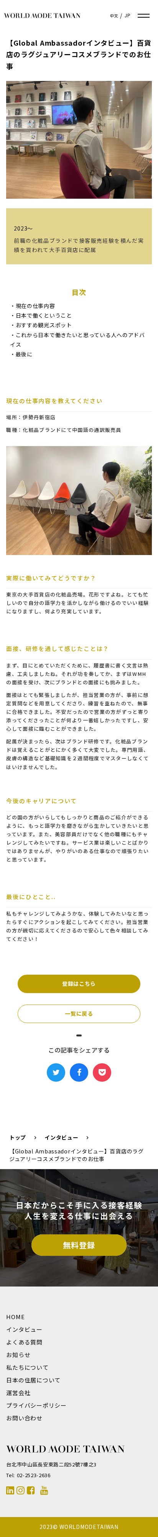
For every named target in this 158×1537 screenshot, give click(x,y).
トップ (17, 1137)
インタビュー (61, 1137)
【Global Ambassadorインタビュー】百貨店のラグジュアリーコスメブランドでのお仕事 (76, 1155)
